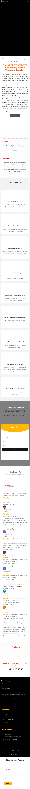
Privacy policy (14, 754)
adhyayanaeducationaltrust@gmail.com (11, 698)
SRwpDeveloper (16, 752)
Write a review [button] (6, 502)
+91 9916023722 (5, 688)
